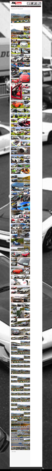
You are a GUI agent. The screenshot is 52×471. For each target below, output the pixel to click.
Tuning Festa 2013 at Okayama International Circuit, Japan (18, 0)
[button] (17, 30)
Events (13, 0)
